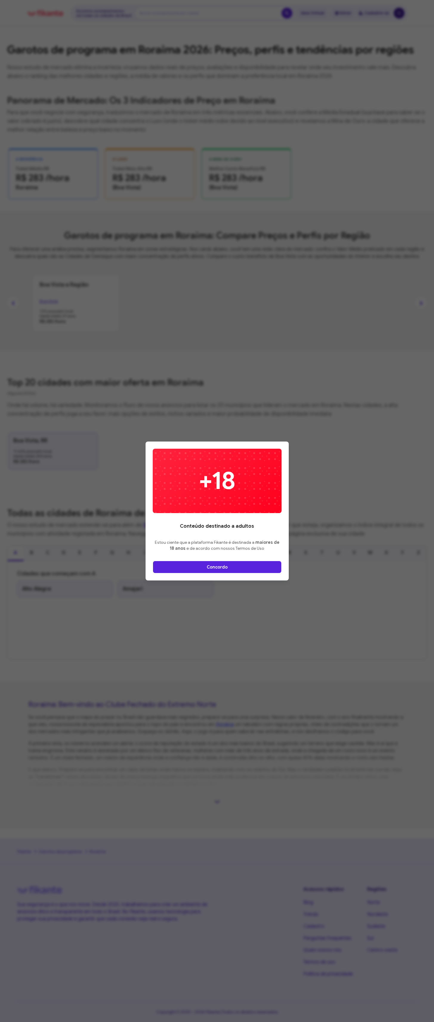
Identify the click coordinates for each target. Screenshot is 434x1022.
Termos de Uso (250, 548)
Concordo (217, 567)
